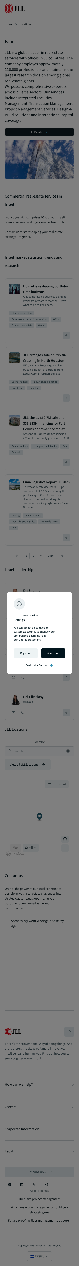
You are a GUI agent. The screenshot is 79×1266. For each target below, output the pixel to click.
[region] (39, 633)
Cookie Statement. (30, 640)
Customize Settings (39, 665)
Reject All (25, 653)
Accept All (53, 653)
